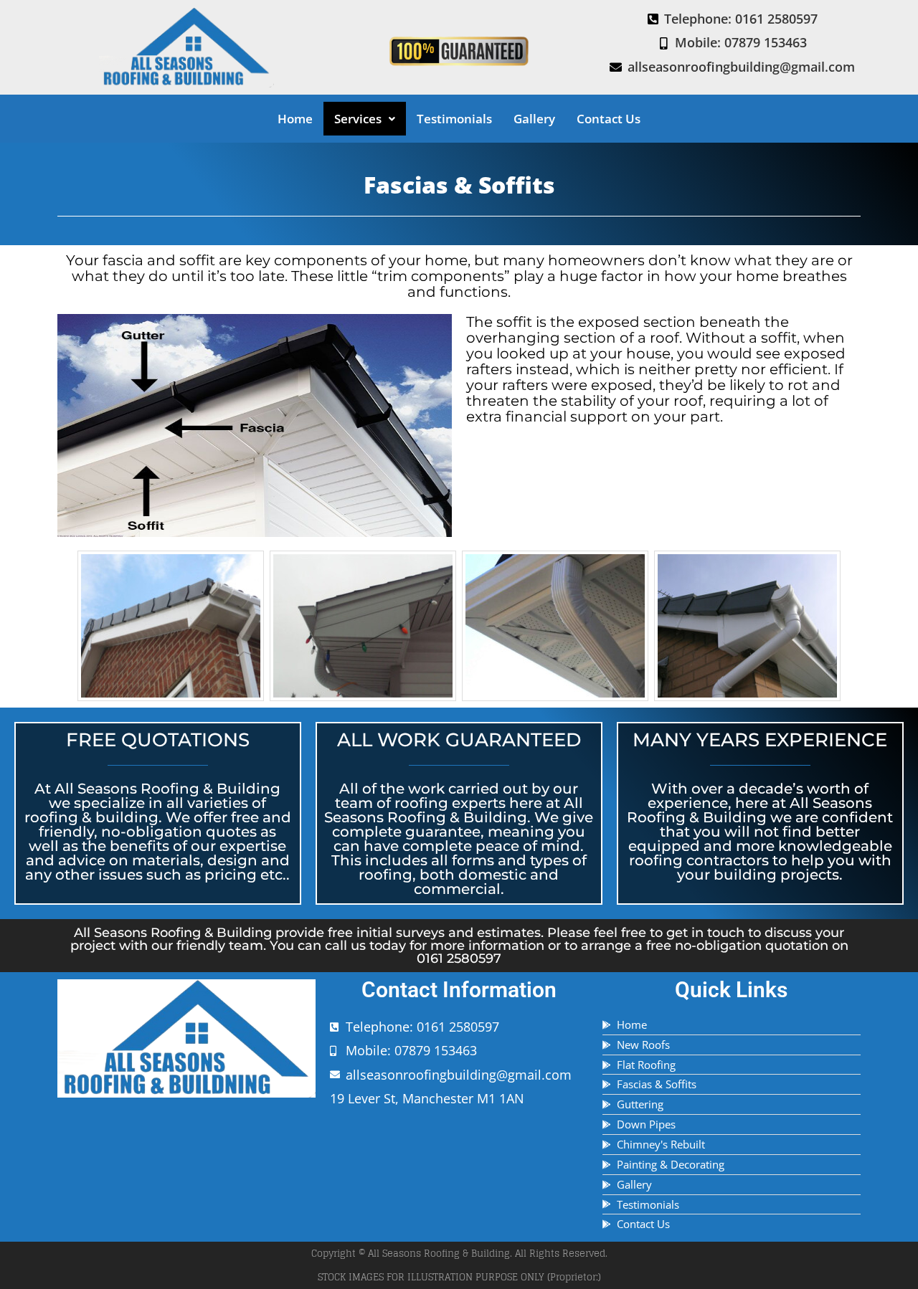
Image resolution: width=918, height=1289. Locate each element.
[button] (364, 118)
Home (295, 118)
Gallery (534, 118)
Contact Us (608, 118)
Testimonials (454, 118)
